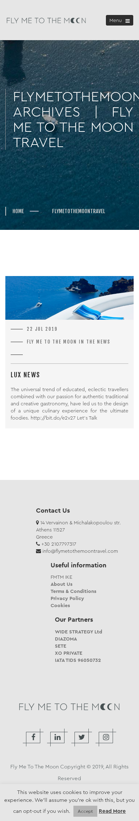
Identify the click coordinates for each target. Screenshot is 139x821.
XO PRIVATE (68, 653)
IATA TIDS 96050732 (78, 660)
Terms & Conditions (73, 591)
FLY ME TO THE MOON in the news (68, 342)
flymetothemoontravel (78, 211)
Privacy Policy (67, 598)
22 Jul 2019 (42, 329)
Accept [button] (85, 811)
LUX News (25, 375)
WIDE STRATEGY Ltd (78, 631)
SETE (60, 645)
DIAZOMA (66, 638)
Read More (112, 811)
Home (18, 211)
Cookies (60, 605)
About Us (61, 584)
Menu (121, 21)
